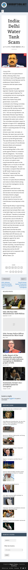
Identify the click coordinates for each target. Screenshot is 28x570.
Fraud (13, 47)
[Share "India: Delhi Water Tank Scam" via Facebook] (6, 267)
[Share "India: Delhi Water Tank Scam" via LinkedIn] (15, 267)
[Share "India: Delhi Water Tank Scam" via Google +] (12, 267)
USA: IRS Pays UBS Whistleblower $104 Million (14, 313)
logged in (12, 398)
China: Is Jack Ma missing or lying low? (13, 448)
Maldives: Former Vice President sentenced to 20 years (14, 521)
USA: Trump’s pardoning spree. (11, 484)
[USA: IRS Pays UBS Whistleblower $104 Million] (14, 302)
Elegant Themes (14, 564)
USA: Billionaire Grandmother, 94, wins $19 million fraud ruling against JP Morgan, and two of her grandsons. (14, 423)
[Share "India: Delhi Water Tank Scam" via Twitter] (9, 267)
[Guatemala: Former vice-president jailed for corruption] (14, 373)
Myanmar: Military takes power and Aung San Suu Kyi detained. (14, 436)
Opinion (18, 47)
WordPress (14, 565)
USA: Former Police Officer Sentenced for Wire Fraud (13, 334)
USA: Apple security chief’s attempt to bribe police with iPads (13, 496)
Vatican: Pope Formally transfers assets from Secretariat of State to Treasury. (13, 472)
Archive (11, 568)
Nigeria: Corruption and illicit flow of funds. (12, 459)
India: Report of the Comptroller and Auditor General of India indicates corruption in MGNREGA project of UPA (13, 359)
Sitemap (16, 568)
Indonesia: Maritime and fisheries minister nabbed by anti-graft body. (14, 508)
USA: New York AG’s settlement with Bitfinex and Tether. (12, 409)
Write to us (5, 568)
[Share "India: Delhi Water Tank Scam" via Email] (18, 267)
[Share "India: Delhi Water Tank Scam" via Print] (21, 267)
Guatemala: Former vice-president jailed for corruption (12, 385)
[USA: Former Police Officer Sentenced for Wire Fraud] (14, 324)
